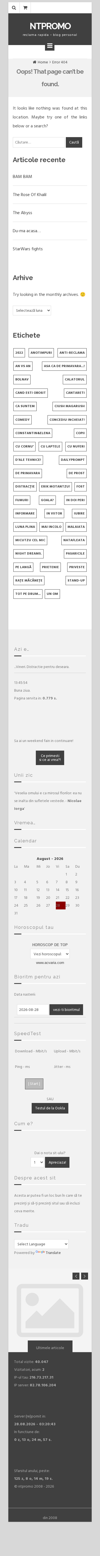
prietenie (50, 567)
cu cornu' (24, 446)
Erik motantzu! (55, 486)
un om (52, 594)
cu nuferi (76, 446)
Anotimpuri (41, 352)
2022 (19, 352)
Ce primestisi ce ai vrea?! (50, 758)
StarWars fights (28, 249)
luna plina (25, 527)
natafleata (74, 540)
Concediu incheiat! (67, 419)
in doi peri (75, 500)
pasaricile (75, 553)
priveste (77, 567)
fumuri (21, 500)
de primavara (27, 473)
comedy (22, 419)
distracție (25, 486)
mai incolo (51, 527)
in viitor (54, 513)
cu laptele (50, 446)
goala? (47, 500)
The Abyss (22, 212)
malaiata (76, 527)
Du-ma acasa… (27, 230)
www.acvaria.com (50, 963)
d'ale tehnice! (28, 459)
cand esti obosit (30, 392)
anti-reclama (72, 352)
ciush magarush (69, 406)
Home (43, 62)
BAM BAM (22, 176)
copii (80, 433)
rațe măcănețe (28, 580)
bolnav (22, 379)
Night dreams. (28, 553)
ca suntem (25, 406)
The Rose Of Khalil (29, 194)
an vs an (23, 366)
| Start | (34, 1083)
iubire (79, 513)
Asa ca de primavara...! (64, 366)
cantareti (75, 392)
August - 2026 (50, 858)
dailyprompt (73, 459)
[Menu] (49, 46)
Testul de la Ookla (50, 1108)
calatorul (75, 379)
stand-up (76, 580)
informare (25, 513)
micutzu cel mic (30, 540)
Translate (53, 1253)
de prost (77, 473)
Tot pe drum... (28, 594)
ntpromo (50, 26)
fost (80, 486)
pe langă (23, 567)
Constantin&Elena (32, 433)
